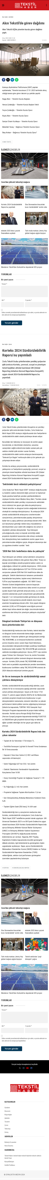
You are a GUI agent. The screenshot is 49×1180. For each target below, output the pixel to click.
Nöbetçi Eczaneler (10, 1142)
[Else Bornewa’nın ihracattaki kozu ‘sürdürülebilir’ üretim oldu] (36, 194)
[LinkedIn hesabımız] (31, 1068)
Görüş (6, 1132)
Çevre (38, 385)
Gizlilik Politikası (10, 1165)
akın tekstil (7, 142)
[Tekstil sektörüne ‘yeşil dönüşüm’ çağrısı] (36, 946)
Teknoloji (7, 1129)
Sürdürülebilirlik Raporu (21, 868)
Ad (3, 300)
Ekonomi (7, 1111)
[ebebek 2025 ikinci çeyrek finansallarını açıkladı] (12, 220)
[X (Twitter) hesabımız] (20, 1068)
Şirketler (44, 40)
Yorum (4, 284)
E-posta (29, 300)
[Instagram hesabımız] (23, 1068)
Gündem (7, 1108)
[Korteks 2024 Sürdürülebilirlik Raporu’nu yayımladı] (12, 194)
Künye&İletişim (9, 1162)
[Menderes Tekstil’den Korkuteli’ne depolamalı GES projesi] (24, 251)
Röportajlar (8, 1115)
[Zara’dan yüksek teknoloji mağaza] (24, 166)
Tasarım (7, 1122)
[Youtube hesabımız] (27, 1068)
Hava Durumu (9, 1146)
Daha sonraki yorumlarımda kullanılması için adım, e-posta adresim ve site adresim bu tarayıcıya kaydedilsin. (24, 314)
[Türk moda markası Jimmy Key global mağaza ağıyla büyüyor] (36, 220)
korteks (6, 868)
